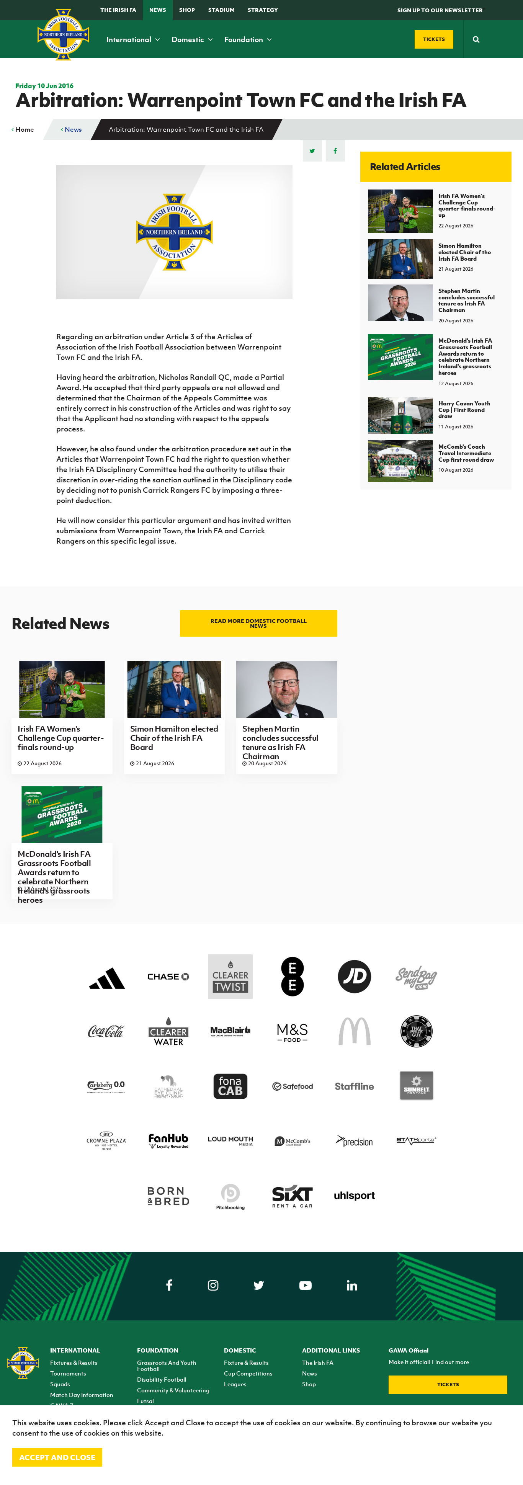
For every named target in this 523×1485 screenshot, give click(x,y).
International (129, 39)
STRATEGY (263, 9)
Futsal (145, 1401)
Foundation (244, 39)
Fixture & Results (246, 1362)
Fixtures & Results (74, 1362)
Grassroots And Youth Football (166, 1365)
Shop (187, 9)
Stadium (221, 9)
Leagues (235, 1384)
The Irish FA (118, 9)
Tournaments (68, 1373)
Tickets (448, 1384)
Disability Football (161, 1379)
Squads (60, 1384)
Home (24, 129)
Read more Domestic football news (259, 623)
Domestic (189, 39)
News (157, 9)
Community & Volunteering (173, 1390)
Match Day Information (81, 1394)
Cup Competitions (248, 1373)
